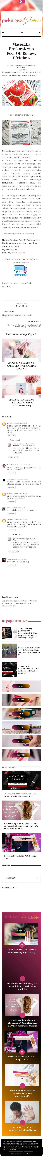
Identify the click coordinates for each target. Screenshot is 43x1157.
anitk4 (9, 507)
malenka (10, 559)
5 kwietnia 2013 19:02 (18, 507)
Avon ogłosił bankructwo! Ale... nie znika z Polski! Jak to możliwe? (28, 669)
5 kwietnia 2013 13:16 (21, 479)
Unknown (10, 423)
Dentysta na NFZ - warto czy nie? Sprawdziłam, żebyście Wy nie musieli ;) (29, 651)
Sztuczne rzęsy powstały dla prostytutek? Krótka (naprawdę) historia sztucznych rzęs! (27, 633)
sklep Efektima (18, 253)
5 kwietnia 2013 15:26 (20, 493)
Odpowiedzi (15, 440)
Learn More (16, 1153)
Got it (28, 1153)
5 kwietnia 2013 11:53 (23, 465)
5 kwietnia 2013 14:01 (28, 445)
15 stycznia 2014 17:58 (20, 559)
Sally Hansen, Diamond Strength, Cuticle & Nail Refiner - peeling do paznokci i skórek (24, 326)
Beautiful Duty (11, 465)
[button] (22, 32)
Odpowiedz (11, 435)
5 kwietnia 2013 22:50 (28, 540)
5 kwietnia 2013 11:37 (20, 423)
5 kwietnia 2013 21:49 (20, 519)
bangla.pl (25, 262)
